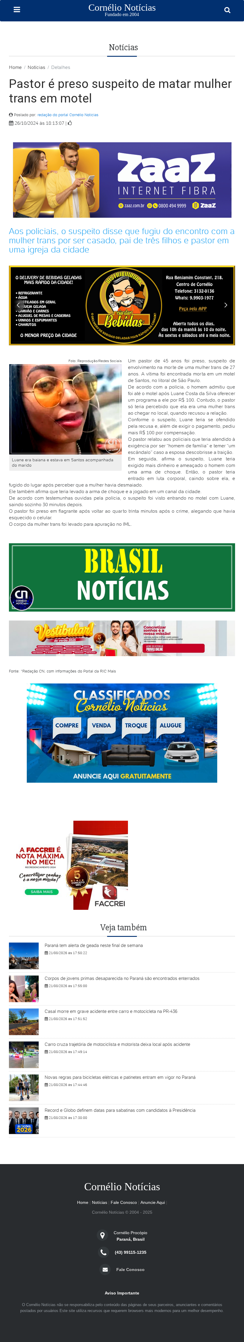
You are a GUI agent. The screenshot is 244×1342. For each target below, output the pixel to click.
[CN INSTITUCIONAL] (122, 732)
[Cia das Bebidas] (122, 305)
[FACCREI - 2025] (68, 865)
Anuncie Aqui (152, 1202)
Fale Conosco (124, 1202)
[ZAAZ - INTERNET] (122, 180)
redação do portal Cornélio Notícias (67, 114)
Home (15, 67)
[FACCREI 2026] (122, 638)
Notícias (36, 67)
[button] (226, 305)
